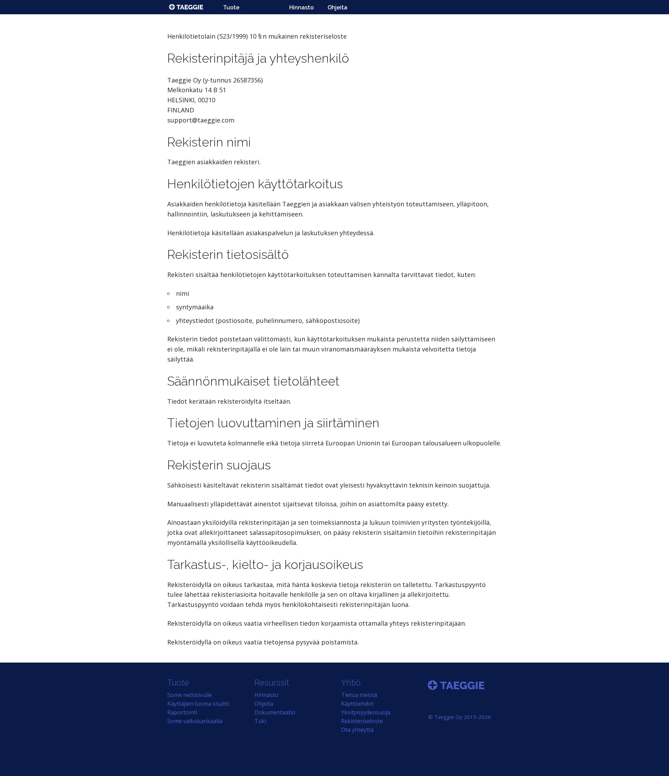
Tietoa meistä (359, 695)
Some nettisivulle (189, 695)
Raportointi (182, 712)
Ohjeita (337, 7)
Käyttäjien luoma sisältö (198, 703)
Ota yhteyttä (357, 730)
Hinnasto (301, 7)
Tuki (260, 721)
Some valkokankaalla (194, 721)
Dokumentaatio (274, 712)
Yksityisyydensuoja (365, 712)
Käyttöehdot (357, 703)
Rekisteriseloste (362, 721)
